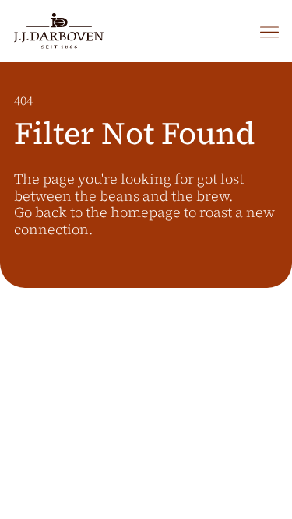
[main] (146, 290)
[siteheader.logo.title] (59, 31)
